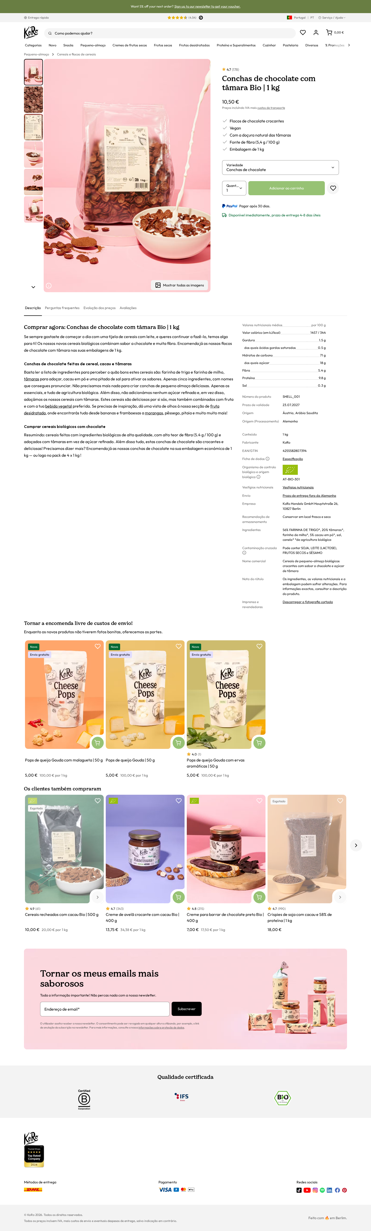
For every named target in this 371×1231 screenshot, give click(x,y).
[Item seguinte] (33, 287)
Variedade (234, 165)
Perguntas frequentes (62, 308)
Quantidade (232, 185)
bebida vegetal (58, 406)
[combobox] (170, 33)
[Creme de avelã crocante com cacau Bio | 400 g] (145, 864)
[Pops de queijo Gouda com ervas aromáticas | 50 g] (226, 709)
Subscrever (187, 1009)
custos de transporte (271, 108)
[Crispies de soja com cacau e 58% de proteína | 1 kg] (307, 864)
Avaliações (128, 308)
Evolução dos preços (100, 308)
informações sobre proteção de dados (161, 1027)
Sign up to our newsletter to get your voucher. (207, 6)
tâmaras (31, 378)
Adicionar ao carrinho (286, 188)
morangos (154, 412)
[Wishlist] (303, 32)
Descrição (33, 308)
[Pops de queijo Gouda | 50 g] (145, 709)
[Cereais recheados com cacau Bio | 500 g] (64, 864)
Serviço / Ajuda (332, 17)
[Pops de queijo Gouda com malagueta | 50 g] (64, 709)
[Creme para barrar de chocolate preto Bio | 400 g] (226, 864)
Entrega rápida (38, 17)
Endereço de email (62, 1009)
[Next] (349, 45)
